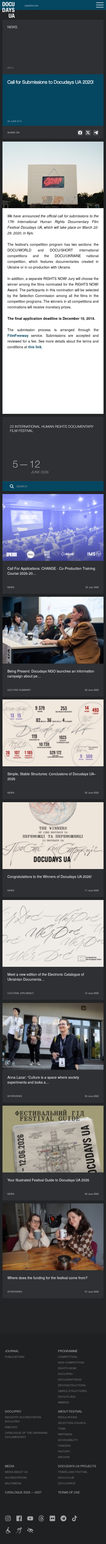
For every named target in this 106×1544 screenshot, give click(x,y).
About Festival (70, 1411)
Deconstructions (72, 1385)
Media (9, 1466)
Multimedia (13, 1483)
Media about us (16, 1472)
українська (31, 5)
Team (61, 1428)
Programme (68, 1351)
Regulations (67, 1417)
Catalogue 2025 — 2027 (23, 1492)
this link (35, 346)
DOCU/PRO (65, 1374)
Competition (67, 1357)
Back (10, 67)
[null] (80, 132)
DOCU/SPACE (66, 1483)
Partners (65, 1434)
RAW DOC (11, 1427)
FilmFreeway (18, 335)
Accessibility (68, 1440)
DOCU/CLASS (66, 1396)
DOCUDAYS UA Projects (77, 1466)
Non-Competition (71, 1362)
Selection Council (72, 1423)
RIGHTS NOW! (67, 1368)
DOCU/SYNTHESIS (70, 1379)
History (64, 1451)
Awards (63, 1402)
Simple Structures (72, 1391)
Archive (64, 1457)
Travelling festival (73, 1472)
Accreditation (16, 1477)
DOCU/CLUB (66, 1477)
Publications (14, 1357)
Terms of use (69, 1492)
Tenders (64, 1445)
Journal (12, 1351)
